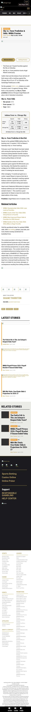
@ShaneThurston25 (14, 302)
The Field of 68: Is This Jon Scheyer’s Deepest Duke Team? (15, 341)
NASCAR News (19, 579)
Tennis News (19, 583)
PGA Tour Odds (19, 573)
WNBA (3, 309)
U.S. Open (4, 610)
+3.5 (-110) (12, 127)
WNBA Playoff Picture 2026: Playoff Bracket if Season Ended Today (14, 367)
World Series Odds (6, 615)
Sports (16, 309)
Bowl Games (5, 595)
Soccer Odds (5, 571)
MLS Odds (18, 566)
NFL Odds (18, 569)
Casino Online (9, 477)
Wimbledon (4, 612)
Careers (4, 625)
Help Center (9, 498)
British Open (5, 597)
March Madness (5, 617)
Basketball (7, 28)
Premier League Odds (21, 574)
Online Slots (5, 586)
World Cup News (20, 588)
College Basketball (6, 602)
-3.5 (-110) (12, 122)
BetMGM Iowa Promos (21, 615)
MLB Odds (18, 564)
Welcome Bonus (8, 59)
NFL (10, 13)
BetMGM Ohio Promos (21, 656)
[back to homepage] (4, 8)
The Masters (5, 608)
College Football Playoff (7, 599)
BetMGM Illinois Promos (21, 610)
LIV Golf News (19, 563)
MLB (14, 13)
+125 (26, 127)
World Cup (4, 613)
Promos (4, 13)
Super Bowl (4, 607)
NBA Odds (18, 568)
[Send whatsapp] (21, 289)
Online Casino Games (7, 583)
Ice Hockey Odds (6, 564)
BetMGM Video (6, 344)
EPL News (18, 578)
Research (4, 639)
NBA (19, 439)
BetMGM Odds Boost (21, 601)
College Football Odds (21, 561)
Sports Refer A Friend (21, 598)
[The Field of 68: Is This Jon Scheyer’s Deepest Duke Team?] (5, 414)
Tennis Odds (5, 573)
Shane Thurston (7, 35)
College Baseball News (21, 584)
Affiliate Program (6, 624)
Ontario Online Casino (7, 588)
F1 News (18, 586)
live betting (11, 229)
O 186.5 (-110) (19, 122)
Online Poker (8, 481)
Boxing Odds (5, 560)
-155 (26, 122)
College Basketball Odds (22, 560)
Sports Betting (9, 473)
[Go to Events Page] (15, 123)
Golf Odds (4, 563)
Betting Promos (23, 59)
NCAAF (19, 13)
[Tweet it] (4, 289)
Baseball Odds (5, 556)
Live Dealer (4, 581)
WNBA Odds (19, 576)
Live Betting (4, 566)
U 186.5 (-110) (19, 127)
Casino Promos (20, 595)
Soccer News (19, 581)
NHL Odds (18, 571)
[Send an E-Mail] (15, 289)
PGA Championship (6, 605)
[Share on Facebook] (10, 289)
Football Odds (5, 561)
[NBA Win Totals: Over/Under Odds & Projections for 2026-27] (5, 442)
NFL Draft (4, 603)
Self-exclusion (5, 643)
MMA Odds (4, 568)
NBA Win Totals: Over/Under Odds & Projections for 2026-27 (14, 392)
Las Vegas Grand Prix (7, 600)
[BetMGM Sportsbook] (6, 3)
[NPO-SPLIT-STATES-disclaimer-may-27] (15, 275)
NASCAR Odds (5, 569)
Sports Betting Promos (21, 596)
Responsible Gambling (9, 494)
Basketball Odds (6, 558)
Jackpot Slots (5, 580)
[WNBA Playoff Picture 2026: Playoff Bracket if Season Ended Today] (5, 428)
